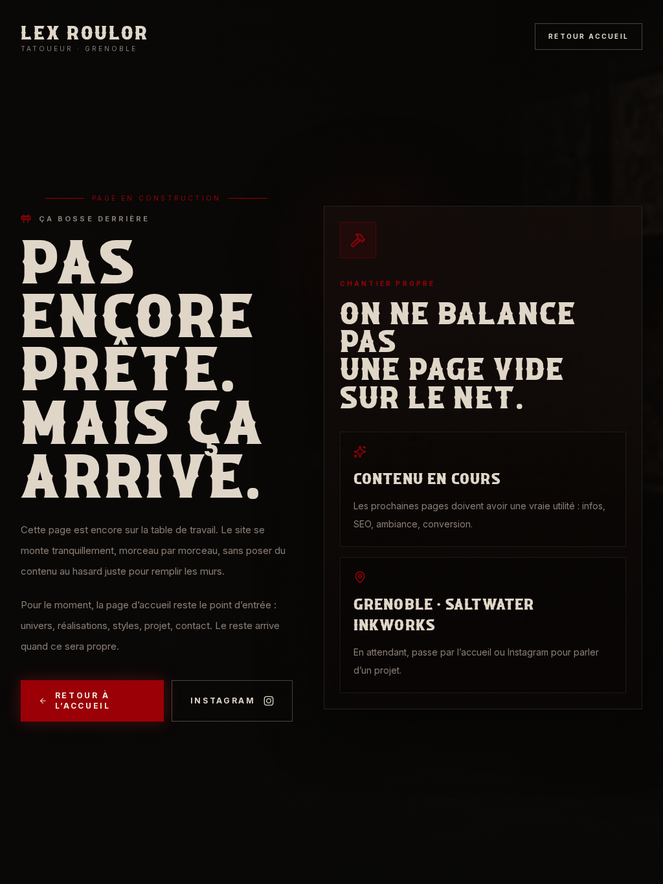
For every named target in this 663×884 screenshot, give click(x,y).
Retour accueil (588, 36)
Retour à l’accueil (83, 701)
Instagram (223, 700)
